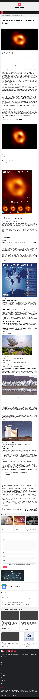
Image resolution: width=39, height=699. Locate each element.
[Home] (1, 12)
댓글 (4, 539)
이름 (4, 552)
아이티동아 (7, 628)
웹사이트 (4, 560)
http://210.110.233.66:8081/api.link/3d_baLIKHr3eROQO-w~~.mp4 (14, 362)
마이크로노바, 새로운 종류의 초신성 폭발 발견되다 (10, 509)
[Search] (37, 13)
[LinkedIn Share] (7, 53)
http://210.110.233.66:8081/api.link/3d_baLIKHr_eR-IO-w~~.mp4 (13, 366)
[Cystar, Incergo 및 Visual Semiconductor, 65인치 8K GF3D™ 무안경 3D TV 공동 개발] (29, 636)
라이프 (2, 667)
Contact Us (3, 677)
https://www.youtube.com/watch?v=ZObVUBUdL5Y (14, 162)
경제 (1, 664)
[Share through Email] (12, 53)
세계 (1, 673)
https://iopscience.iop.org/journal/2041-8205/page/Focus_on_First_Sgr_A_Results (20, 478)
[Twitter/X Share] (5, 53)
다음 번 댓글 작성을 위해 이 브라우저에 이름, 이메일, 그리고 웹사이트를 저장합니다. (19, 564)
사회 (1, 670)
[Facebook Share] (2, 53)
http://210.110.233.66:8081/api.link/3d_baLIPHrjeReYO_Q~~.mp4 (18, 444)
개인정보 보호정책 (12, 695)
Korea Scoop (19, 7)
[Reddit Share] (10, 53)
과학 (2, 18)
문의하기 (2, 695)
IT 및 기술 (3, 621)
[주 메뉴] (5, 12)
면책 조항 (2, 682)
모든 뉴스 (2, 683)
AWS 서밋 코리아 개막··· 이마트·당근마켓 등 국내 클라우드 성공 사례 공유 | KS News (28, 509)
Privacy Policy (3, 680)
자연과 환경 (3, 675)
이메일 (4, 556)
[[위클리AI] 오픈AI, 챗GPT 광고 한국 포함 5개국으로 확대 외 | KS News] (10, 636)
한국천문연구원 (6, 505)
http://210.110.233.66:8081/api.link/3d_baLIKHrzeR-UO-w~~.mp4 (13, 358)
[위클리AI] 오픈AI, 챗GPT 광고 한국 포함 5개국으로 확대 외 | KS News (13, 602)
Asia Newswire (27, 646)
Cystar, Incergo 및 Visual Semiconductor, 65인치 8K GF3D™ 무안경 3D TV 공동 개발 (15, 604)
